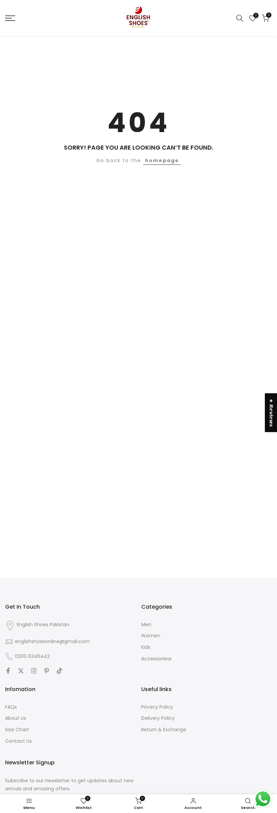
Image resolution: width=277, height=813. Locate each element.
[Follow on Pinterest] (47, 671)
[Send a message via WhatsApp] (263, 799)
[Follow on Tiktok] (59, 671)
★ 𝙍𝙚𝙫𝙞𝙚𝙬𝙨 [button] (271, 413)
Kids (145, 647)
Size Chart (17, 730)
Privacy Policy (157, 707)
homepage (162, 160)
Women (150, 636)
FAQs (11, 707)
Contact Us (18, 741)
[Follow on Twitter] (21, 671)
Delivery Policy (158, 718)
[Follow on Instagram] (34, 671)
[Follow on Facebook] (8, 671)
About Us (15, 718)
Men (146, 624)
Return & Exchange (163, 730)
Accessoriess (156, 659)
